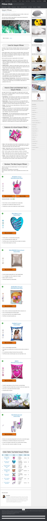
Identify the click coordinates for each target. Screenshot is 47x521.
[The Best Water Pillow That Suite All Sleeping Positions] (39, 77)
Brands (34, 116)
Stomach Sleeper (35, 147)
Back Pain (34, 106)
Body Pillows (34, 112)
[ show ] (10, 38)
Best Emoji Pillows (35, 26)
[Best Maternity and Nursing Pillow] (39, 96)
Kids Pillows (34, 124)
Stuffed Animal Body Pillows (36, 17)
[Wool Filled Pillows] (39, 31)
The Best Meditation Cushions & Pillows (39, 63)
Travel (33, 149)
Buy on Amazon (8, 196)
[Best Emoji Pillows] (39, 22)
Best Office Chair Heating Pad (37, 54)
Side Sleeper (34, 143)
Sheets (34, 139)
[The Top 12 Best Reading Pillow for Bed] (39, 68)
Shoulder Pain (35, 141)
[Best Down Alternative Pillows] (39, 40)
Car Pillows (34, 118)
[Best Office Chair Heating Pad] (39, 50)
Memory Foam (35, 128)
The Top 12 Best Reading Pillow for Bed (38, 72)
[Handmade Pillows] (39, 87)
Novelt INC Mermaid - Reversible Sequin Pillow (7, 470)
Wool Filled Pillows (35, 35)
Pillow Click (7, 4)
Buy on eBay (23, 196)
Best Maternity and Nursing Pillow (37, 100)
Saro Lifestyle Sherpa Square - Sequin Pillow (7, 466)
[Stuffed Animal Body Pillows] (39, 13)
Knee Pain (34, 126)
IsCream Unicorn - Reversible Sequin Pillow (6, 458)
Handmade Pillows (35, 91)
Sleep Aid (34, 145)
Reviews (10, 12)
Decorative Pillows (35, 120)
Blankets (34, 110)
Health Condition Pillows (36, 122)
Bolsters (34, 114)
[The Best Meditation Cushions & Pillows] (39, 59)
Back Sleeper (35, 108)
